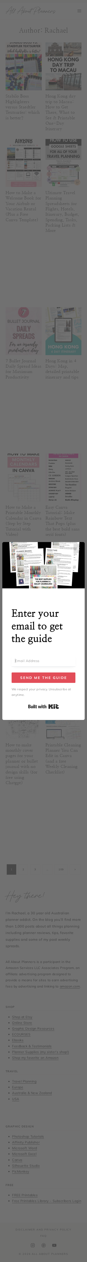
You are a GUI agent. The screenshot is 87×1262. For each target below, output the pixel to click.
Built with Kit (43, 706)
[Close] (78, 548)
